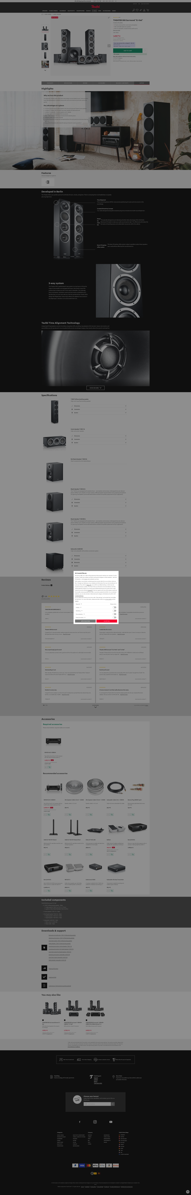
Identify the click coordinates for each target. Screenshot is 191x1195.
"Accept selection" (79, 595)
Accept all (107, 621)
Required (78, 604)
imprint (76, 601)
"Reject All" (88, 584)
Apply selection (85, 621)
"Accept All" (90, 590)
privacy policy (108, 599)
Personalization (79, 614)
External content (80, 617)
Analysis (77, 607)
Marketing (78, 610)
